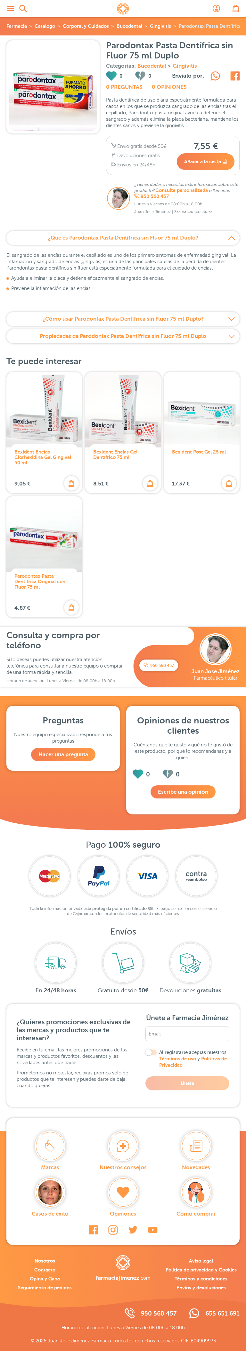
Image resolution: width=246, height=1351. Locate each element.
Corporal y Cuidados (86, 26)
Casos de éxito (50, 1214)
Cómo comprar (196, 1214)
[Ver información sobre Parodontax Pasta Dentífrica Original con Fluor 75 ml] (44, 534)
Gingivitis (160, 26)
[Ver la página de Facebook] (93, 1230)
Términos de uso (177, 1058)
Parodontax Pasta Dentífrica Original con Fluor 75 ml (39, 581)
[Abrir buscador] (23, 8)
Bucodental (129, 26)
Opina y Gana (45, 1278)
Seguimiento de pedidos (45, 1287)
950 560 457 (155, 196)
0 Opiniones (169, 87)
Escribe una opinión (183, 792)
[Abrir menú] (10, 8)
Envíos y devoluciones (201, 1287)
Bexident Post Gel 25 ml (199, 451)
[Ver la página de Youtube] (153, 1230)
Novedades (196, 1167)
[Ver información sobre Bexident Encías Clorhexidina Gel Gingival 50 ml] (44, 409)
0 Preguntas (124, 87)
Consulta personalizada (181, 190)
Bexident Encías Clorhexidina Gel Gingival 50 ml (42, 457)
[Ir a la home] (123, 1268)
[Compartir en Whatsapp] (215, 77)
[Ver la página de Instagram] (113, 1230)
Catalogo (45, 26)
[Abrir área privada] (216, 8)
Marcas (50, 1167)
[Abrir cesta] (236, 8)
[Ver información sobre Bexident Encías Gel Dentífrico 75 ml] (123, 409)
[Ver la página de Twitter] (133, 1230)
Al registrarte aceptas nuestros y (193, 1059)
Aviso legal (201, 1260)
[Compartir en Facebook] (235, 77)
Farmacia (16, 26)
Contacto (44, 1269)
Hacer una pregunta (63, 755)
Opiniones (123, 1214)
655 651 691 (222, 1313)
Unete (187, 1083)
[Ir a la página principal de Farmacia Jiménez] (123, 9)
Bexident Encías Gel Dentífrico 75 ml (115, 454)
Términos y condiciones (201, 1278)
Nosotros (45, 1260)
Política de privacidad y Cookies (201, 1269)
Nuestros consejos (123, 1167)
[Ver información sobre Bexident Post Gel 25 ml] (202, 409)
